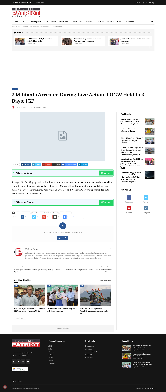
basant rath (42, 212)
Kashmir (15, 89)
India (46, 22)
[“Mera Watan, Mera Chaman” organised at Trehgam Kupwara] (62, 295)
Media (50, 361)
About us (88, 349)
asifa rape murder (26, 212)
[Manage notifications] (5, 387)
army (18, 212)
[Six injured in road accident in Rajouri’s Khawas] (149, 131)
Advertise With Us (91, 352)
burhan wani (55, 212)
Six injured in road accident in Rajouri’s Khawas (142, 355)
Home (15, 22)
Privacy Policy (39, 3)
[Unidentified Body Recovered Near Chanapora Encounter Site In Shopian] (133, 41)
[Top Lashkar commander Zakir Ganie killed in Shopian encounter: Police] (86, 41)
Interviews (90, 22)
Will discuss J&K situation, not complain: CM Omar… (142, 346)
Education (52, 364)
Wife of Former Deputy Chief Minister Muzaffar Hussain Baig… (60, 40)
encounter (68, 212)
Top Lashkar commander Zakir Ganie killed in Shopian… (106, 40)
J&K (22, 22)
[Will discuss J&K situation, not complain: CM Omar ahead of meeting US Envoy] (29, 295)
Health (50, 358)
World (53, 22)
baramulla (34, 212)
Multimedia (76, 22)
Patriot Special (35, 22)
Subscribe (64, 238)
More (119, 22)
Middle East (63, 22)
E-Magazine (130, 22)
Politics (51, 355)
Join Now (106, 173)
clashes (61, 212)
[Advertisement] (83, 68)
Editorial (101, 22)
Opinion (110, 22)
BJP (48, 212)
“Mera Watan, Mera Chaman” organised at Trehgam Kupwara (142, 363)
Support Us (89, 355)
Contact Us (89, 358)
